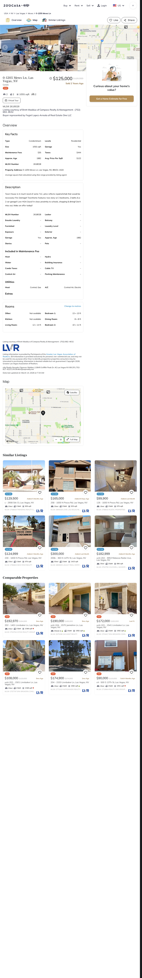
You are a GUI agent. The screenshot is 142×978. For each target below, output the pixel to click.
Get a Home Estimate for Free (111, 98)
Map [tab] (35, 20)
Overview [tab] (17, 20)
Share (131, 20)
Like (116, 20)
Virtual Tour (13, 100)
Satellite (73, 392)
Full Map (74, 439)
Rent (77, 5)
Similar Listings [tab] (57, 20)
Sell (88, 5)
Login (104, 5)
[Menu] (133, 5)
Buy (66, 5)
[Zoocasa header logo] (16, 5)
